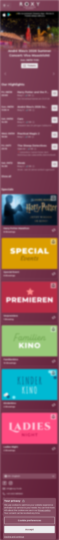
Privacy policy (44, 510)
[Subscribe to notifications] (53, 198)
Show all (6, 176)
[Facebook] (4, 483)
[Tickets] (55, 94)
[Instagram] (10, 483)
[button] (29, 95)
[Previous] (5, 74)
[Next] (53, 74)
